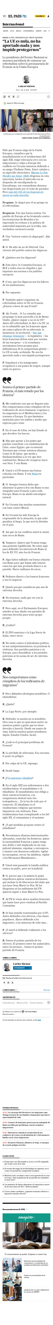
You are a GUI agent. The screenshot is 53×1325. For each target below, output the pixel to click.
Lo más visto (8, 1156)
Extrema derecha (36, 1003)
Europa (5, 31)
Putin (35, 473)
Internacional (13, 24)
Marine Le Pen (22, 1003)
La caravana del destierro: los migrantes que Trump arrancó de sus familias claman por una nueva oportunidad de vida (26, 1115)
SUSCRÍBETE (40, 16)
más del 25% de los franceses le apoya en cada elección (23, 193)
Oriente (39, 31)
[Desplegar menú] (5, 16)
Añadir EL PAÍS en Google (15, 103)
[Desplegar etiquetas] (48, 1002)
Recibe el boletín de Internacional (19, 978)
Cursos (26, 1217)
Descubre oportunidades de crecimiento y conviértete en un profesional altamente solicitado (36, 1263)
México (18, 31)
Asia (44, 31)
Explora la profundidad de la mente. (34, 1276)
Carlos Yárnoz (26, 86)
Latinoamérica (28, 31)
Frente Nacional (9, 1003)
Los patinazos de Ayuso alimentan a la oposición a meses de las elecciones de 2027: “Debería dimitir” (27, 1185)
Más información (8, 1014)
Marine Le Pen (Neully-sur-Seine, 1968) (25, 174)
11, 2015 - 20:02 (29, 90)
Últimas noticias (10, 1108)
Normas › (47, 990)
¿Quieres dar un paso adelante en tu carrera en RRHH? (36, 1291)
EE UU (12, 31)
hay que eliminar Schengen (22, 334)
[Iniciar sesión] (48, 16)
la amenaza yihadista (20, 778)
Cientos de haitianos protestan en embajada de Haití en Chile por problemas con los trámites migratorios (26, 1125)
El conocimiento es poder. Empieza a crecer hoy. (26, 1254)
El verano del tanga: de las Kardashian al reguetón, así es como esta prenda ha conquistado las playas (27, 1170)
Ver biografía (19, 968)
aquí (39, 1020)
